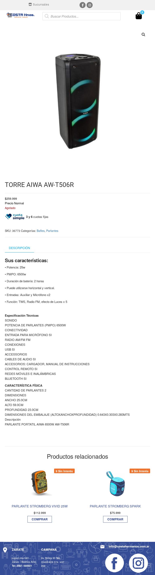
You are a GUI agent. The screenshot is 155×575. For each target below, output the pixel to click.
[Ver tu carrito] (139, 16)
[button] (9, 15)
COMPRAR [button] (40, 519)
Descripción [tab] (19, 248)
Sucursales (41, 4)
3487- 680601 (24, 566)
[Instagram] (90, 5)
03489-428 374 (49, 562)
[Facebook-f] (83, 5)
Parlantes (52, 231)
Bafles (41, 231)
